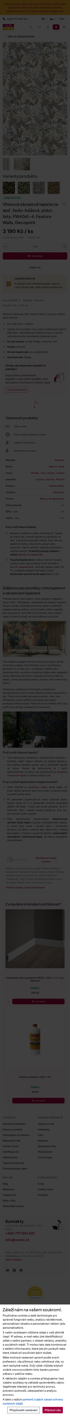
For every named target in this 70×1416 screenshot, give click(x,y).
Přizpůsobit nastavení (24, 1410)
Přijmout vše (53, 1410)
